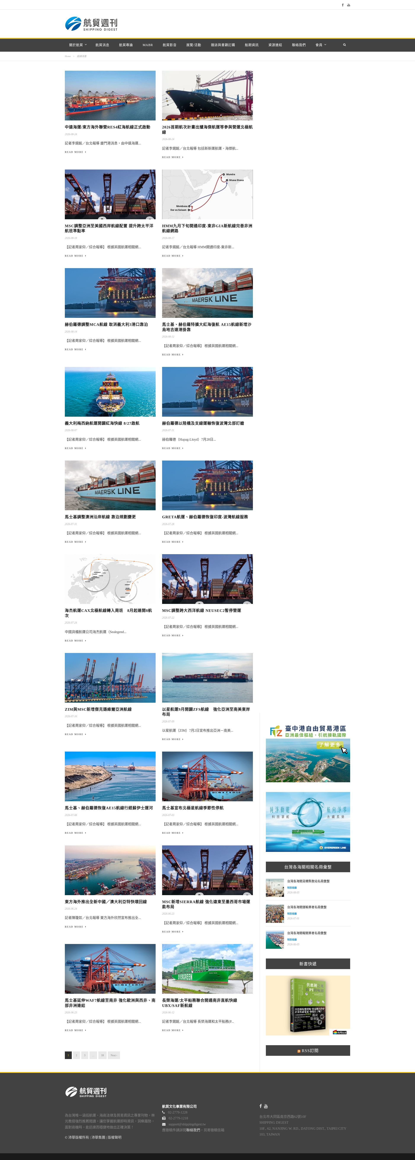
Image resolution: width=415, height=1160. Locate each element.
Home (68, 56)
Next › (114, 1055)
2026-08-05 (293, 892)
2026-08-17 (168, 238)
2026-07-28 (168, 524)
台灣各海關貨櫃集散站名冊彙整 (308, 881)
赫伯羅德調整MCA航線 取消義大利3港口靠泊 (106, 324)
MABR (148, 45)
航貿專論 (126, 45)
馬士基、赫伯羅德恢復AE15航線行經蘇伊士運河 (109, 808)
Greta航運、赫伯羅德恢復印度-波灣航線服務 (205, 517)
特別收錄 (292, 887)
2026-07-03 (168, 815)
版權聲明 (114, 1137)
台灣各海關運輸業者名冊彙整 (307, 907)
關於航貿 (76, 45)
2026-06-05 (293, 944)
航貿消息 (102, 45)
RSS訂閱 (309, 1050)
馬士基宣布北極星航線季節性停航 (193, 808)
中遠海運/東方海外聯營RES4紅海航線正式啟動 (107, 127)
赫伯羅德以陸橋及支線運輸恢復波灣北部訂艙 (203, 423)
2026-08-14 (71, 331)
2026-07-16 (71, 716)
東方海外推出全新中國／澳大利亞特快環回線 (106, 902)
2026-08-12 (168, 336)
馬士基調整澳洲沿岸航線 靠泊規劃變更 (100, 517)
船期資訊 (252, 45)
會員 (319, 45)
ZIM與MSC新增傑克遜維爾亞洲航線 (98, 709)
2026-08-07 (71, 430)
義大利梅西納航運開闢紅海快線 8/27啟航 (102, 423)
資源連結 (275, 45)
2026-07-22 (168, 617)
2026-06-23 (168, 913)
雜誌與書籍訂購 (223, 45)
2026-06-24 (71, 908)
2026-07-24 (71, 622)
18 (102, 1055)
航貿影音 (170, 45)
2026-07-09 (168, 721)
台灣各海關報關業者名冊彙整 (307, 933)
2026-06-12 (168, 1012)
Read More (74, 152)
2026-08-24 (71, 134)
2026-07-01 (293, 918)
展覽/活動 (193, 45)
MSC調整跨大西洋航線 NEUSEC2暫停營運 (201, 610)
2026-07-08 (71, 815)
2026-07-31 (168, 430)
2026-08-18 (71, 238)
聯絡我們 (299, 45)
